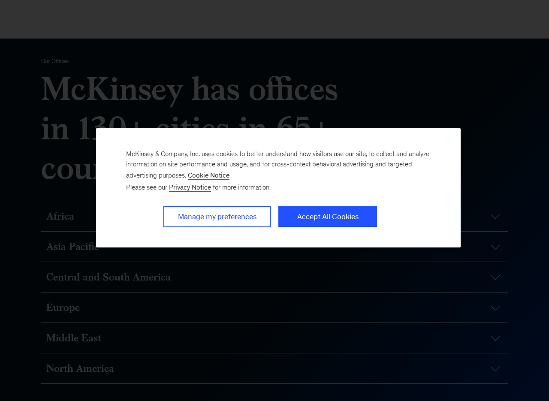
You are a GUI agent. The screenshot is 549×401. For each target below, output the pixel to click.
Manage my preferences (217, 216)
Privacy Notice (190, 187)
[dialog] (278, 187)
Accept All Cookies (328, 216)
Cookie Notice (208, 175)
